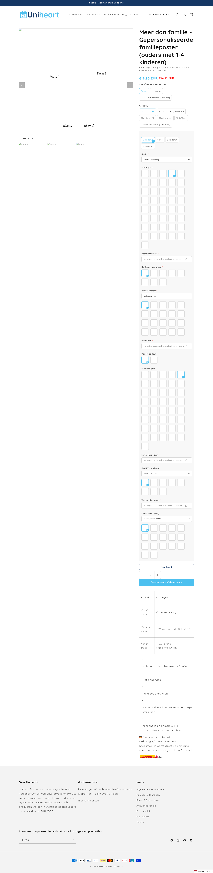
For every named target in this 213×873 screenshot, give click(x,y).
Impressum (142, 816)
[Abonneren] (72, 840)
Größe (143, 105)
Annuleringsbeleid (146, 805)
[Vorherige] (22, 85)
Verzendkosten (172, 67)
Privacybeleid (143, 811)
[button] (93, 14)
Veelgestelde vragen (148, 795)
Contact (140, 822)
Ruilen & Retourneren (148, 800)
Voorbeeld (167, 567)
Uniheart (101, 866)
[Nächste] (130, 85)
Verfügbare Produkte (153, 84)
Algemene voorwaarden (150, 789)
